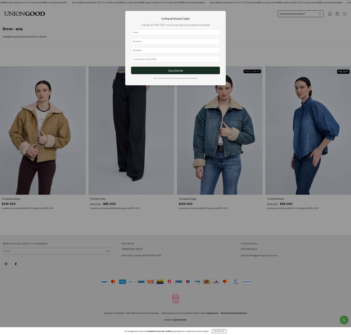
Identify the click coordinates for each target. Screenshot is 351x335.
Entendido (219, 331)
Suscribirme (175, 70)
